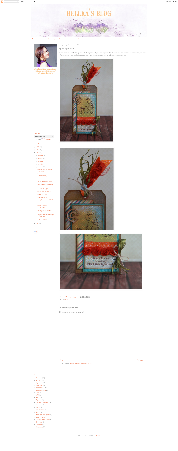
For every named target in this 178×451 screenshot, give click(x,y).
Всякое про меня (41, 390)
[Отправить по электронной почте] (81, 297)
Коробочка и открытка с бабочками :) (44, 174)
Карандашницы (40, 417)
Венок (38, 397)
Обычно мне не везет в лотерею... (44, 170)
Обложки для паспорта (43, 419)
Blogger (98, 435)
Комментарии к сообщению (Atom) (80, 363)
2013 (37, 152)
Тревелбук (39, 424)
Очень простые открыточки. (42, 206)
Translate (48, 139)
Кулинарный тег (42, 197)
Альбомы (38, 380)
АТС (37, 395)
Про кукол (39, 422)
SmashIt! (38, 407)
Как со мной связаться (66, 39)
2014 (37, 150)
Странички (39, 385)
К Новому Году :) (42, 188)
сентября (41, 164)
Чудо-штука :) (40, 387)
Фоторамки (39, 427)
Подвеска (39, 400)
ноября (40, 158)
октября (40, 161)
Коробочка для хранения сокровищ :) (45, 185)
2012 (37, 223)
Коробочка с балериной (44, 181)
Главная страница (38, 39)
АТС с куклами (42, 219)
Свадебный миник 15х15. (45, 191)
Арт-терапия (39, 410)
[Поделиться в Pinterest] (89, 297)
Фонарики (39, 405)
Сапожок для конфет (42, 402)
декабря (40, 155)
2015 (37, 147)
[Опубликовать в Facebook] (87, 297)
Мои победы (52, 39)
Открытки (39, 378)
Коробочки (39, 383)
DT (78, 39)
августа (40, 167)
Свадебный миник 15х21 (45, 200)
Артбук (38, 412)
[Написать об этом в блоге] (83, 297)
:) (37, 178)
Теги (66, 299)
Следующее (63, 360)
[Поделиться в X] (85, 297)
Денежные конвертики (43, 414)
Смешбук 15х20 (42, 194)
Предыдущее (141, 360)
